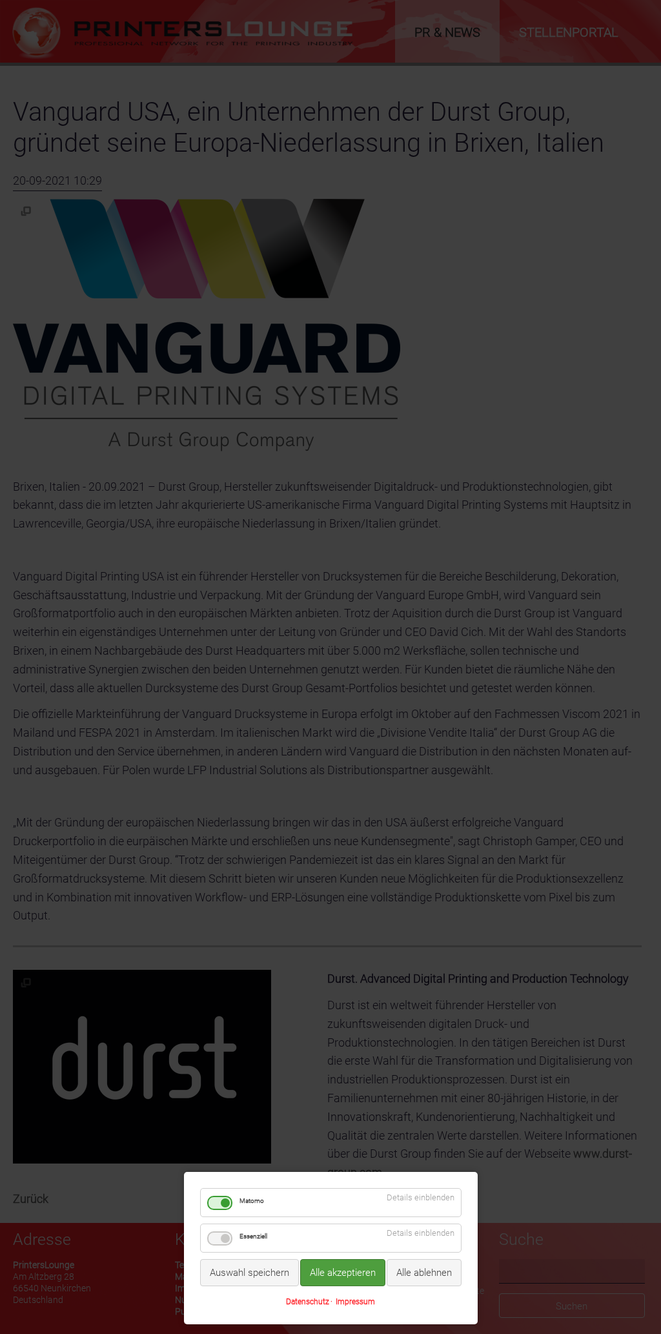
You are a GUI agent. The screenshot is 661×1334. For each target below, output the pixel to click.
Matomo (251, 1200)
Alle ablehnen (424, 1272)
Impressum (355, 1301)
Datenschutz (307, 1301)
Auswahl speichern (249, 1272)
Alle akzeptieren (343, 1272)
